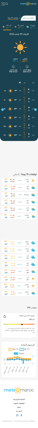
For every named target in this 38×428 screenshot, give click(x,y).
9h (5, 118)
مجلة (19, 407)
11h (4, 135)
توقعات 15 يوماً (13, 18)
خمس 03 (27, 216)
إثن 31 (26, 195)
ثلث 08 (27, 272)
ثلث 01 (27, 202)
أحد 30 (27, 188)
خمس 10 (21, 25)
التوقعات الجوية (19, 403)
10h (4, 126)
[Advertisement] (19, 155)
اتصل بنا (19, 411)
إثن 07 (27, 264)
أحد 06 (27, 257)
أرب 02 (27, 209)
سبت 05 (27, 250)
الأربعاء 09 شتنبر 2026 (19, 34)
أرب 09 (8, 25)
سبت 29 (27, 180)
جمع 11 (32, 25)
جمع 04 (27, 243)
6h (5, 91)
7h (5, 100)
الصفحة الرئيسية (19, 399)
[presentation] (2, 109)
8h (5, 109)
